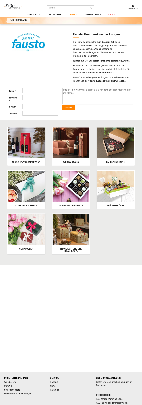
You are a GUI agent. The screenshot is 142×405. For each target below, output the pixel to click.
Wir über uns (10, 382)
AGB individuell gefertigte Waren (112, 403)
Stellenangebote (12, 389)
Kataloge (54, 389)
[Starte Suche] (91, 7)
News (52, 386)
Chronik (8, 386)
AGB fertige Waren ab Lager (109, 399)
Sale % (112, 14)
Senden (68, 107)
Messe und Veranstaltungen (17, 393)
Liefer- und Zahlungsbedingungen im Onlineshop (114, 384)
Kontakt (54, 382)
